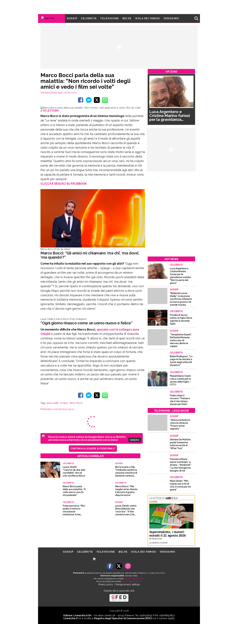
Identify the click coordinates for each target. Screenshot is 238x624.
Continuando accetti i (120, 313)
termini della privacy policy (133, 313)
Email (92, 307)
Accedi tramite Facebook (121, 335)
